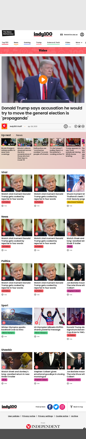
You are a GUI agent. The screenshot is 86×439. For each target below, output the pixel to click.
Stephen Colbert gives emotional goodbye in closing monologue (49, 374)
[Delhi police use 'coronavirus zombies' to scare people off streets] (41, 142)
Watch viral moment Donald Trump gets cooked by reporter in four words (15, 196)
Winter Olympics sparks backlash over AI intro (13, 328)
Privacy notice (28, 416)
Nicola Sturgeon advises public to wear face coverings (8, 151)
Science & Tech (53, 43)
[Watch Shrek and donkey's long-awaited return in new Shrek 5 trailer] (16, 360)
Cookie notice (62, 416)
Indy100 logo (43, 34)
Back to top (78, 407)
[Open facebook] (50, 407)
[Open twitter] (56, 407)
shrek (70, 246)
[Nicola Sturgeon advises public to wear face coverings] (8, 142)
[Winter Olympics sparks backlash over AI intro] (16, 316)
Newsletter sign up (71, 34)
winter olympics (8, 333)
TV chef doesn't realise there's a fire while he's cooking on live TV (57, 151)
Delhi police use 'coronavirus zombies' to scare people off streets (41, 151)
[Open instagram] (62, 407)
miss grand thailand (75, 202)
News (16, 43)
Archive (74, 416)
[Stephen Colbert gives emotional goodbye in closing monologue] (49, 360)
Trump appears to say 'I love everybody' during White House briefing (73, 152)
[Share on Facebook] (75, 126)
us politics (6, 202)
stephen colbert (74, 291)
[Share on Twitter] (79, 126)
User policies (13, 416)
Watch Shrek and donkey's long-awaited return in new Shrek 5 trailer (15, 374)
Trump (39, 43)
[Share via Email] (83, 126)
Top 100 (5, 43)
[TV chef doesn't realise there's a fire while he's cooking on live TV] (57, 142)
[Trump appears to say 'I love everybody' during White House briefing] (73, 142)
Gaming (27, 43)
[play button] (43, 79)
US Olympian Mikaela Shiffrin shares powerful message (48, 328)
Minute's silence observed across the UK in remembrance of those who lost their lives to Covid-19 (24, 154)
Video (67, 43)
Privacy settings (45, 416)
